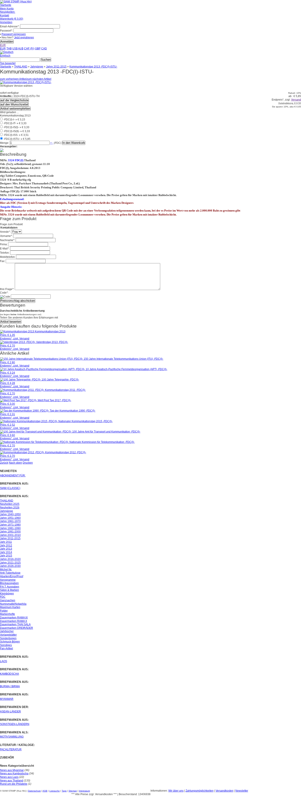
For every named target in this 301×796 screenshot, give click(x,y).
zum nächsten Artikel (39, 79)
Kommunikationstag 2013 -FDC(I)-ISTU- (93, 66)
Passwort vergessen (14, 34)
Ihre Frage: (7, 289)
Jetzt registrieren (24, 37)
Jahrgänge (36, 66)
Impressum (84, 791)
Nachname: (7, 240)
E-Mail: (4, 248)
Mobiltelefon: (7, 256)
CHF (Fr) (29, 48)
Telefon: (4, 252)
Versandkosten (224, 790)
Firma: (3, 244)
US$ (15, 48)
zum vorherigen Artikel (13, 79)
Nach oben (15, 462)
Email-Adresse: (9, 26)
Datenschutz (34, 791)
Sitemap (73, 791)
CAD (44, 48)
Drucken (28, 462)
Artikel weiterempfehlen (15, 108)
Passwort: (6, 30)
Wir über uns (176, 790)
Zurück (4, 462)
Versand (296, 99)
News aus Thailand (11, 780)
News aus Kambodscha (14, 773)
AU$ (20, 48)
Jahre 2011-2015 (56, 66)
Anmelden (6, 22)
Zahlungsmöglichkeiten (200, 790)
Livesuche (54, 791)
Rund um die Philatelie (13, 783)
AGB (45, 791)
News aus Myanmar (12, 770)
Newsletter (241, 790)
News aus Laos (9, 777)
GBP (38, 48)
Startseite (5, 66)
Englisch (5, 55)
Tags (64, 791)
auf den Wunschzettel (14, 104)
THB (9, 48)
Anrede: (5, 231)
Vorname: (6, 236)
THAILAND (20, 66)
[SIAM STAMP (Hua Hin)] (16, 1)
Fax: (2, 261)
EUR (3, 45)
